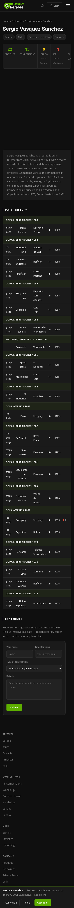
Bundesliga (9, 802)
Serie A (7, 815)
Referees (17, 21)
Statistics (8, 839)
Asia (5, 765)
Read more (40, 894)
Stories (7, 832)
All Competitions (12, 783)
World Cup (9, 790)
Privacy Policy (10, 875)
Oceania (7, 753)
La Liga (7, 808)
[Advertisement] (37, 109)
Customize (11, 902)
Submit (14, 707)
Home (6, 21)
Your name (12, 647)
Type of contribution (17, 661)
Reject (27, 902)
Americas (8, 759)
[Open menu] (68, 6)
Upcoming (9, 845)
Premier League (12, 796)
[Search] (42, 5)
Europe (7, 740)
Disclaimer (9, 869)
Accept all (42, 902)
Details (10, 676)
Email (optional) (43, 647)
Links (6, 881)
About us (8, 862)
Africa (6, 747)
